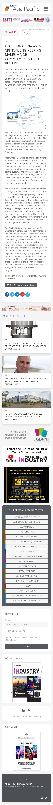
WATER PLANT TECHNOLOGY (27, 600)
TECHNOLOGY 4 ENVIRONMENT (27, 595)
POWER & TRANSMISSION (27, 581)
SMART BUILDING (27, 590)
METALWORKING (27, 571)
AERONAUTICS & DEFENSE (27, 517)
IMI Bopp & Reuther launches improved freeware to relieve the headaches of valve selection (26, 346)
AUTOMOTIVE (27, 531)
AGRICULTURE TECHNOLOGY (27, 522)
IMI (6, 41)
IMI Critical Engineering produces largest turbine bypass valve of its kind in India (24, 416)
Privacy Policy (24, 784)
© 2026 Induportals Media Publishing (25, 786)
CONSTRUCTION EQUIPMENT (27, 541)
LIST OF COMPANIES (14, 789)
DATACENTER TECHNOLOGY (27, 546)
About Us (10, 784)
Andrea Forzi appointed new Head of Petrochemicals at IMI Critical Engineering (25, 381)
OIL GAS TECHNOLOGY (27, 576)
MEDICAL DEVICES (27, 566)
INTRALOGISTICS (27, 561)
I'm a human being (16, 630)
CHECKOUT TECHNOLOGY (27, 536)
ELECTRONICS (27, 551)
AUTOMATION (27, 526)
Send (26, 646)
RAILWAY (27, 585)
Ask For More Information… (22, 285)
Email (7, 620)
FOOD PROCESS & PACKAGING (27, 556)
